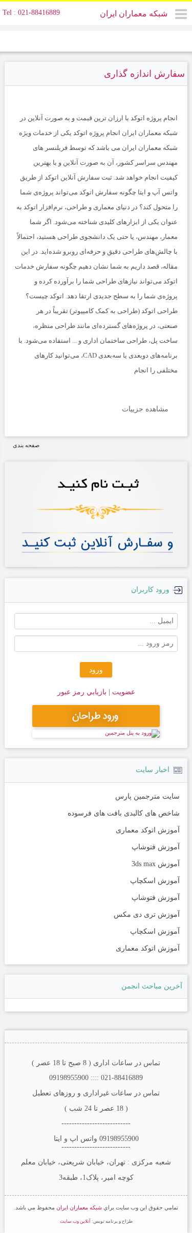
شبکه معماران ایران (133, 13)
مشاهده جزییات (145, 409)
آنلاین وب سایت (75, 1221)
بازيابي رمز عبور (81, 692)
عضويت (122, 692)
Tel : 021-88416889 (31, 12)
